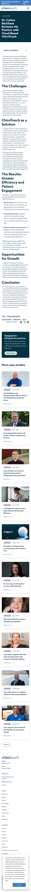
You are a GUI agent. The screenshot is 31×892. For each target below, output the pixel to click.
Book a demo (11, 353)
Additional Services (7, 782)
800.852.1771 (6, 763)
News (3, 844)
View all (6, 744)
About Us (4, 828)
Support (4, 834)
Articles (4, 797)
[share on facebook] (28, 322)
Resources (5, 794)
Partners (4, 838)
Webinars (4, 806)
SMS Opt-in (5, 847)
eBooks (4, 800)
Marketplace (5, 853)
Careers (4, 831)
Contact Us (5, 841)
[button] (27, 8)
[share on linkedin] (21, 322)
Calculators (5, 819)
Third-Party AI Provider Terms (10, 850)
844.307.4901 (6, 768)
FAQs (3, 816)
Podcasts (4, 810)
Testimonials (5, 813)
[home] (9, 8)
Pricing (3, 785)
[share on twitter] (24, 322)
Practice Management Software (8, 777)
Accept (19, 885)
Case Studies (5, 803)
